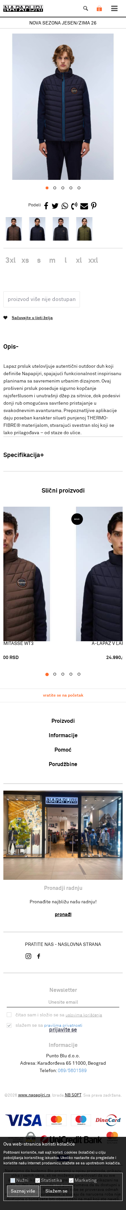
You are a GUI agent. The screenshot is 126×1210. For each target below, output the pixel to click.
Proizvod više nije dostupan (42, 299)
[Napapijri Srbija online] (23, 8)
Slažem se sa (48, 1025)
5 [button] (82, 674)
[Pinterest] (93, 206)
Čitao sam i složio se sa (58, 1015)
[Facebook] (46, 206)
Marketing (86, 1180)
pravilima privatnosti (63, 1026)
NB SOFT (73, 1095)
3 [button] (66, 674)
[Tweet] (54, 206)
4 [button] (74, 674)
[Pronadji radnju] (63, 835)
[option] (63, 23)
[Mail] (84, 206)
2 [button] (58, 674)
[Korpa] (99, 15)
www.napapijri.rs (34, 1095)
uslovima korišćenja (84, 1015)
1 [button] (50, 674)
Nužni (22, 1180)
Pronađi (63, 914)
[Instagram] (28, 956)
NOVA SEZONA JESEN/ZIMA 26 (62, 23)
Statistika (51, 1180)
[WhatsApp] (64, 206)
